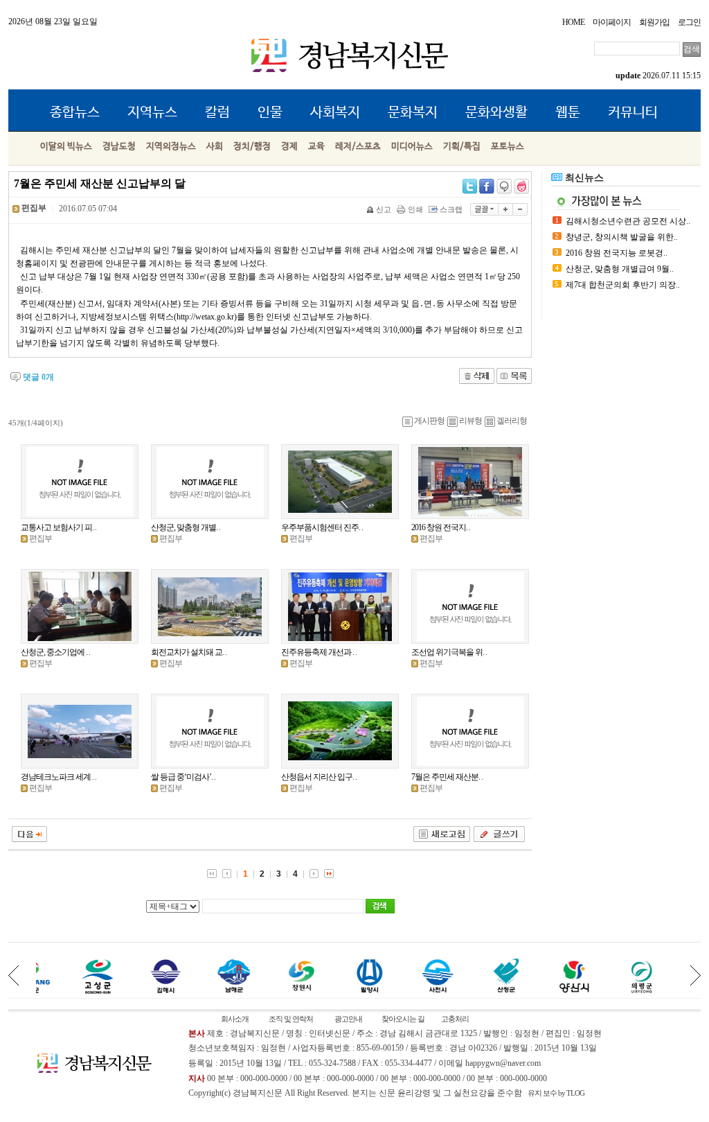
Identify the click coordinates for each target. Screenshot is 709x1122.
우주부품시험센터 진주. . (322, 527)
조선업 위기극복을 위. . (449, 652)
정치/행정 (252, 146)
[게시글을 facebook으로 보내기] (486, 186)
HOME (573, 22)
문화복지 (413, 113)
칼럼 (217, 113)
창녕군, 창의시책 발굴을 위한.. (622, 237)
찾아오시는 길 (403, 1019)
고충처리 (455, 1019)
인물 (270, 113)
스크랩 (451, 209)
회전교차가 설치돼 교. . (188, 652)
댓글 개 (38, 377)
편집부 (40, 538)
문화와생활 (496, 113)
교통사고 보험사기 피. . (58, 527)
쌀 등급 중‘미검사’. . (183, 777)
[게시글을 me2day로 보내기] (504, 186)
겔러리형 (511, 421)
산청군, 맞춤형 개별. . (185, 527)
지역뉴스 (152, 113)
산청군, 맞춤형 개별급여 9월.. (620, 269)
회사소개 (235, 1019)
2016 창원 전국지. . (440, 527)
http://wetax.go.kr (205, 317)
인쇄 (415, 209)
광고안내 (348, 1019)
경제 (289, 146)
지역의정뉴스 (171, 146)
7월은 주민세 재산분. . (447, 777)
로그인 (689, 22)
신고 (383, 209)
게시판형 (429, 421)
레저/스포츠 (358, 146)
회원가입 (654, 22)
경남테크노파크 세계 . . (58, 777)
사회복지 (335, 113)
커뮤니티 (633, 113)
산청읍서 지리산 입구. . (319, 777)
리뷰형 (470, 421)
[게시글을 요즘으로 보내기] (521, 186)
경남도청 (119, 146)
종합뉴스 (75, 113)
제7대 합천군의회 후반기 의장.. (623, 285)
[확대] (506, 209)
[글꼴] (484, 209)
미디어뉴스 (412, 146)
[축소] (520, 209)
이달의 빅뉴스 (66, 146)
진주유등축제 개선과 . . (319, 652)
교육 (316, 146)
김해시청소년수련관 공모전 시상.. (628, 221)
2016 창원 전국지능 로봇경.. (616, 253)
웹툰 (567, 113)
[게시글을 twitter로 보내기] (470, 186)
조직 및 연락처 (291, 1019)
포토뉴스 (507, 146)
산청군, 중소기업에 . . (55, 652)
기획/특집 (462, 146)
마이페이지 (612, 22)
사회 (214, 146)
